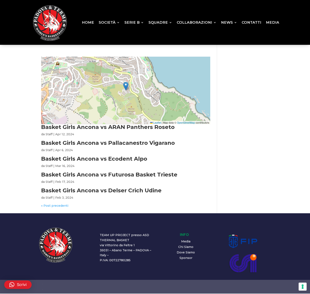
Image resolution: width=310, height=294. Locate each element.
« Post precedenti (54, 206)
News (227, 22)
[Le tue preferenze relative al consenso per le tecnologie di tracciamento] (303, 287)
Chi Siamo (185, 247)
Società (107, 22)
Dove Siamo (186, 252)
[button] (125, 86)
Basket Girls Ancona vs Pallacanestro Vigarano (108, 142)
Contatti (251, 22)
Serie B (132, 22)
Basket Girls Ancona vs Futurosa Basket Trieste (109, 174)
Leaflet (157, 122)
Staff (49, 134)
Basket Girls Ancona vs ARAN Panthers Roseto (108, 127)
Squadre (158, 22)
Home (88, 22)
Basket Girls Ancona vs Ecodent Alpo (94, 158)
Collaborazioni (194, 22)
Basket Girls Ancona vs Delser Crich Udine (101, 190)
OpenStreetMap (186, 122)
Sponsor (185, 258)
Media (272, 22)
